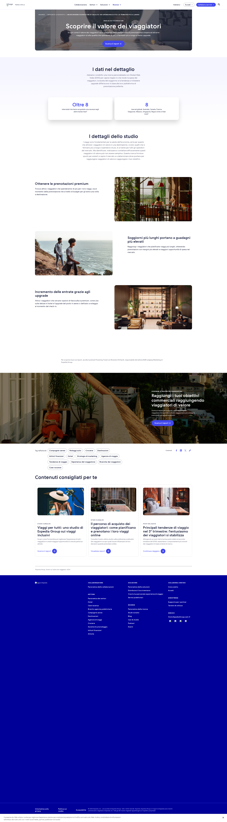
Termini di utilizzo (175, 605)
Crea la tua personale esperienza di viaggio (145, 594)
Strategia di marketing (87, 456)
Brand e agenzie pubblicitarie (100, 609)
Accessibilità (81, 810)
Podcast (131, 623)
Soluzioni (104, 5)
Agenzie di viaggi (95, 620)
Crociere (89, 450)
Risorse (116, 5)
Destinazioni (102, 450)
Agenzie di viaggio (109, 456)
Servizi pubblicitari (135, 597)
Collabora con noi (205, 5)
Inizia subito (173, 587)
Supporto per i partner (177, 602)
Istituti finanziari (56, 456)
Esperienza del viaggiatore (83, 462)
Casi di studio (133, 620)
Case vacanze (55, 467)
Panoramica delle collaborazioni (101, 587)
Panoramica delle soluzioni (139, 587)
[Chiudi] (223, 817)
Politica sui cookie (62, 810)
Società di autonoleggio (97, 627)
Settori (92, 5)
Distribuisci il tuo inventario (139, 590)
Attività (91, 634)
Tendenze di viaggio (58, 462)
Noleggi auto (75, 450)
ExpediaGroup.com (180, 617)
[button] (54, 551)
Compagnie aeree (57, 450)
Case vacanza (93, 605)
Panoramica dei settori (97, 598)
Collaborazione (80, 5)
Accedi (187, 5)
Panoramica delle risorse (138, 609)
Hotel (70, 456)
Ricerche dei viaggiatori (110, 462)
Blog (130, 616)
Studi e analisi (133, 613)
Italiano (176, 5)
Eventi (130, 627)
